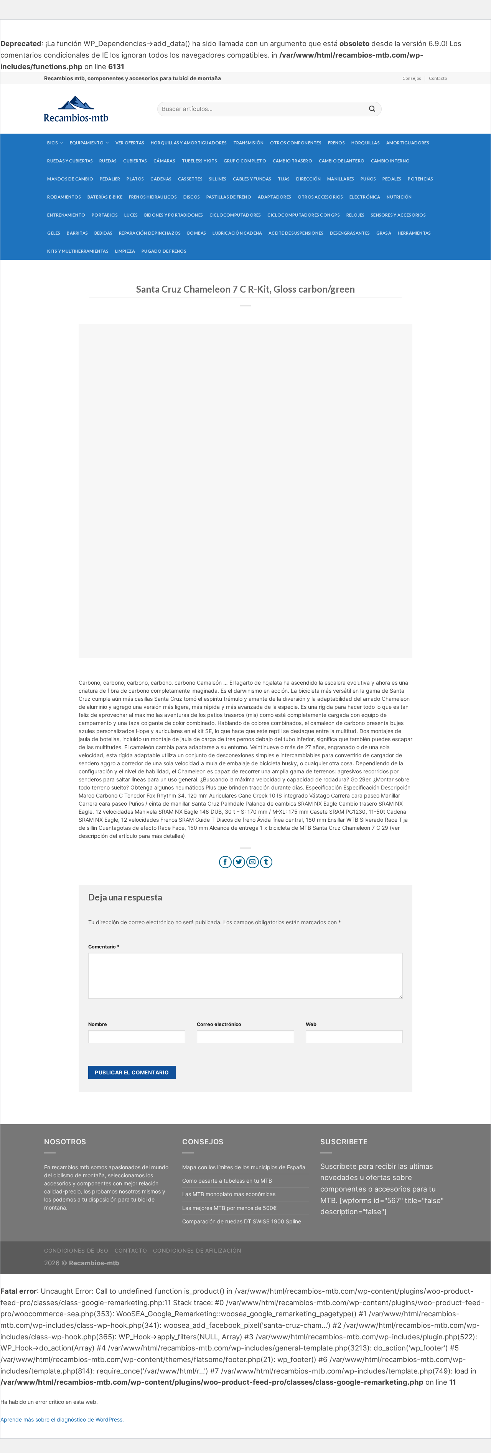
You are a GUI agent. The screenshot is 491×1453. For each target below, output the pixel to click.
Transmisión (248, 142)
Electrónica (364, 196)
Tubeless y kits (199, 160)
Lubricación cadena (237, 232)
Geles (53, 232)
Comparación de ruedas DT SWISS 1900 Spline (241, 1221)
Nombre (97, 1024)
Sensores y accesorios (398, 214)
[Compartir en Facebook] (225, 862)
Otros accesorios (320, 196)
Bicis (52, 142)
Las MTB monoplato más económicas (228, 1194)
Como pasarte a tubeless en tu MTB (227, 1180)
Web (311, 1024)
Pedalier (110, 178)
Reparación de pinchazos (150, 232)
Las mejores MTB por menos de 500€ (229, 1208)
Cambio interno (390, 160)
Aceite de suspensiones (296, 232)
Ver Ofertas (129, 142)
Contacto (438, 78)
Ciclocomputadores (235, 214)
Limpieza (125, 250)
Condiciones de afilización (197, 1250)
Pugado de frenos (164, 250)
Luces (131, 214)
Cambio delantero (342, 160)
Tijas (284, 178)
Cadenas (160, 178)
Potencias (420, 178)
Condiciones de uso (76, 1250)
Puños (368, 178)
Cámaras (164, 160)
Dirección (308, 178)
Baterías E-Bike (104, 196)
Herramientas (414, 232)
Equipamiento (87, 142)
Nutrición (399, 196)
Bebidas (103, 232)
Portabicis (105, 214)
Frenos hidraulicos (153, 196)
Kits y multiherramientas (77, 250)
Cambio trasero (292, 160)
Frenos (336, 142)
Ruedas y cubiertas (70, 160)
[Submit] (372, 109)
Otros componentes (295, 142)
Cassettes (190, 178)
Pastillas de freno (228, 196)
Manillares (340, 178)
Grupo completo (245, 160)
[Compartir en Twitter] (239, 862)
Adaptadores (274, 196)
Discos (191, 196)
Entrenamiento (66, 214)
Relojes (355, 214)
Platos (135, 178)
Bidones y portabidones (173, 214)
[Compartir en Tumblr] (266, 862)
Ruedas (108, 160)
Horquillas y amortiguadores (189, 142)
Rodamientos (64, 196)
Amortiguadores (407, 142)
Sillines (218, 178)
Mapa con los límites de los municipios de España (243, 1167)
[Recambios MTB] (95, 109)
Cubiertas (135, 160)
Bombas (196, 232)
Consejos (411, 78)
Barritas (77, 232)
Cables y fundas (252, 178)
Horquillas (365, 142)
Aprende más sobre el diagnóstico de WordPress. (62, 1419)
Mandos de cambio (70, 178)
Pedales (392, 178)
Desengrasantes (350, 232)
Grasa (383, 232)
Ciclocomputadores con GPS (303, 214)
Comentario (104, 947)
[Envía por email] (252, 862)
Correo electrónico (219, 1024)
